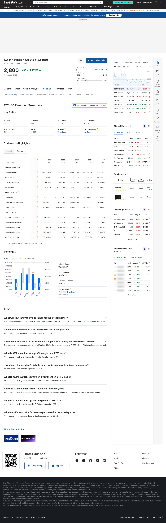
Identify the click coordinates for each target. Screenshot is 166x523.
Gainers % (129, 132)
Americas (79, 10)
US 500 (116, 101)
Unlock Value (100, 70)
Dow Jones (118, 104)
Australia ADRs (69, 10)
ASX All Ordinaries (120, 97)
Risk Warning (157, 517)
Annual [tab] (9, 151)
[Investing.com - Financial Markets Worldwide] (13, 2)
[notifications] (156, 2)
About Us (145, 453)
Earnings (80, 95)
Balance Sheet (41, 95)
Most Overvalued (137, 257)
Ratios (62, 95)
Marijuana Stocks (122, 10)
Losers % (139, 132)
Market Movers (121, 126)
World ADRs (58, 10)
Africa (113, 10)
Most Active (118, 132)
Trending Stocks (122, 209)
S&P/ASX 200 (119, 89)
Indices (116, 62)
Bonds (137, 62)
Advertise (145, 458)
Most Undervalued (120, 257)
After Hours (38, 10)
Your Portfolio (119, 463)
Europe (86, 10)
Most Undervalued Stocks (123, 250)
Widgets (117, 468)
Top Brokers (120, 174)
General (8, 89)
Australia (29, 10)
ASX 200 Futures (120, 93)
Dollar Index (118, 112)
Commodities (127, 62)
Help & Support (148, 463)
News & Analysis (31, 89)
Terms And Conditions (127, 517)
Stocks (8, 10)
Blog (115, 453)
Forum (70, 89)
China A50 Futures (120, 108)
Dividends (70, 95)
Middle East (95, 10)
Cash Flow (53, 95)
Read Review (149, 188)
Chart (17, 89)
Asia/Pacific (105, 10)
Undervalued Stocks (153, 10)
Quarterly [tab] (20, 151)
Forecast (89, 95)
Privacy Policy (144, 517)
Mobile (116, 458)
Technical (59, 89)
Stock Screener (95, 7)
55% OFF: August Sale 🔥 (123, 2)
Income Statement (26, 95)
